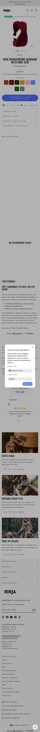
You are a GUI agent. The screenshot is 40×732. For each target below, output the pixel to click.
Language (13, 375)
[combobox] (16, 371)
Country (12, 366)
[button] (32, 347)
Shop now (28, 384)
